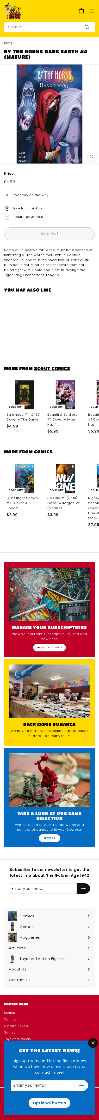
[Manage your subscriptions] (49, 594)
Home (8, 43)
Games (49, 838)
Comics (43, 451)
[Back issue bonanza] (49, 691)
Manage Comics (49, 647)
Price (9, 173)
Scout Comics (52, 368)
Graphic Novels (16, 1026)
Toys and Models (17, 1039)
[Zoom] (91, 156)
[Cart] (81, 11)
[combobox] (49, 27)
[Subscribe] (81, 1085)
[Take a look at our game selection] (49, 779)
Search (9, 1013)
